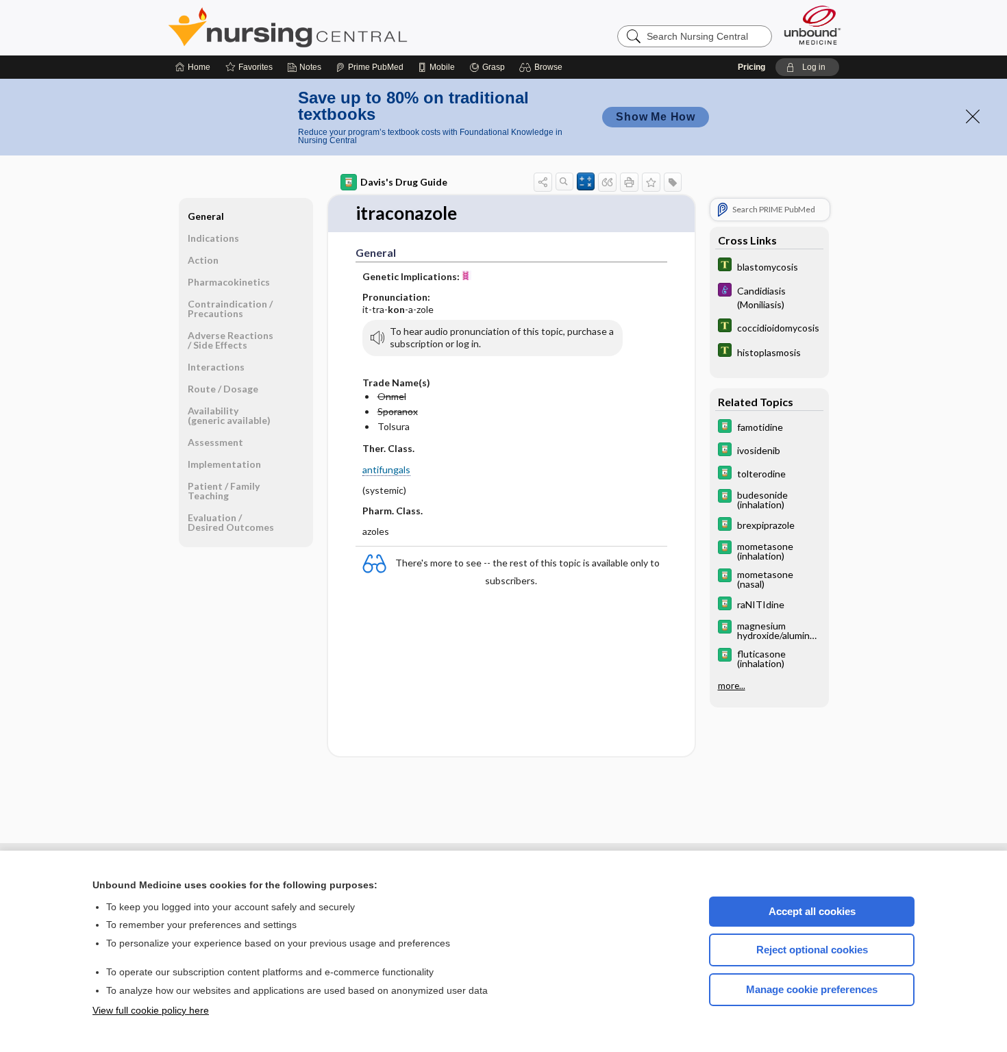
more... (731, 685)
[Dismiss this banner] (973, 116)
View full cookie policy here (150, 1010)
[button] (543, 67)
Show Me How (655, 117)
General (206, 216)
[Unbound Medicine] (812, 25)
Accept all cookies (812, 911)
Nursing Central (339, 27)
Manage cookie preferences (812, 989)
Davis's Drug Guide (403, 182)
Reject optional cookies (812, 949)
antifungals (386, 469)
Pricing (751, 67)
